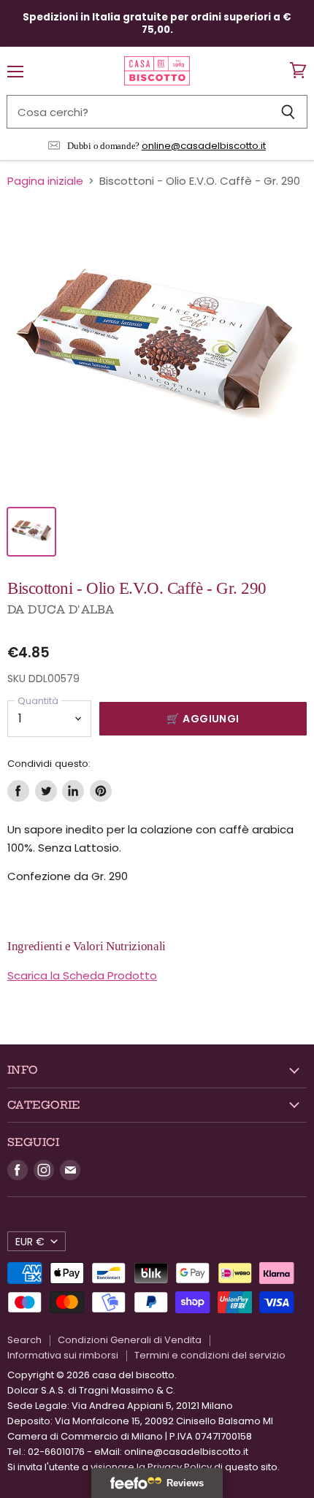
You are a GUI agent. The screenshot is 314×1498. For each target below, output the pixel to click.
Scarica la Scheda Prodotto (82, 975)
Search (24, 1340)
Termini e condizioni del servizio (210, 1355)
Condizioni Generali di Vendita (130, 1340)
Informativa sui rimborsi (62, 1355)
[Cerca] (288, 112)
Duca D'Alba (71, 609)
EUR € (30, 1241)
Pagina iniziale (45, 181)
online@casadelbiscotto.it (204, 146)
